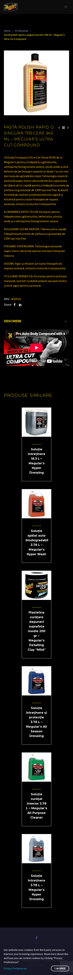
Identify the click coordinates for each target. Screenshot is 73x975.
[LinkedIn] (20, 304)
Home (7, 30)
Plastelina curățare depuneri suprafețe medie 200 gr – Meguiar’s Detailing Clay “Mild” (36, 631)
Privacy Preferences (15, 968)
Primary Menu (65, 7)
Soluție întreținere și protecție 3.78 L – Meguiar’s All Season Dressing (36, 722)
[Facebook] (14, 304)
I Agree (60, 968)
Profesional (21, 30)
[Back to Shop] (63, 127)
